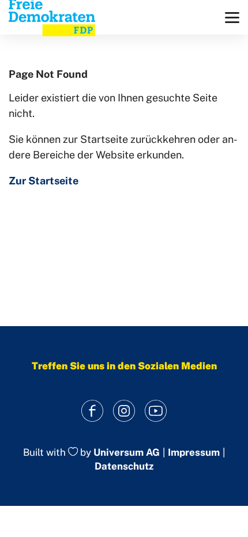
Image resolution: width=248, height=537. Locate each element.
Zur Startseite (43, 181)
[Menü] (232, 17)
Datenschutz (124, 466)
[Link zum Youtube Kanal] (156, 411)
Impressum (194, 452)
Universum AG (126, 452)
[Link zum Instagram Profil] (124, 411)
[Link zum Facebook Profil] (93, 411)
